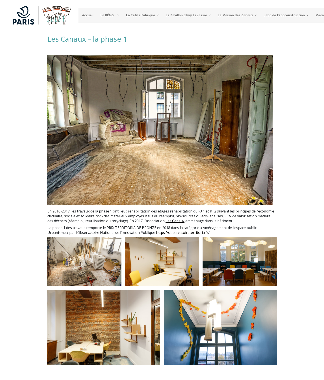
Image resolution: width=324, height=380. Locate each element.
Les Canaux (175, 220)
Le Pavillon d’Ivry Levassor (186, 15)
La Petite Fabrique (140, 15)
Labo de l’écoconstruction (284, 15)
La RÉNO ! (108, 15)
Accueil (87, 15)
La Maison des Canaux (235, 15)
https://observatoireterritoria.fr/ (183, 232)
